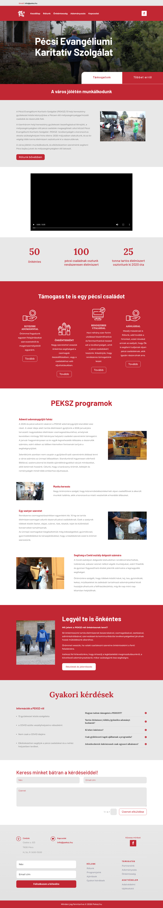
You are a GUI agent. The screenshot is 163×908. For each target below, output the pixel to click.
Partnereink (128, 866)
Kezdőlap (35, 13)
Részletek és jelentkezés (79, 666)
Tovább (30, 358)
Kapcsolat (93, 13)
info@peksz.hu (31, 3)
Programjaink (94, 872)
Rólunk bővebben (30, 157)
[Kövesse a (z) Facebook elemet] (144, 13)
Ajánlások (92, 876)
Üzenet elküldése (133, 811)
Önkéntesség (60, 13)
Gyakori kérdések (96, 880)
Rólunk (47, 13)
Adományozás (78, 13)
